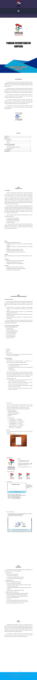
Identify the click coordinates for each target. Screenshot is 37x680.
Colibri (24, 677)
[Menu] (18, 11)
